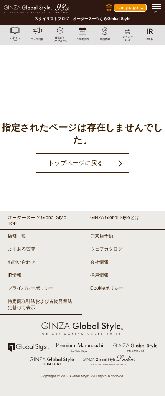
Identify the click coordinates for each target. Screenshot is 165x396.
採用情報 (99, 275)
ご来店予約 (101, 236)
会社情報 (99, 262)
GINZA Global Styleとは (114, 217)
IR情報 (14, 275)
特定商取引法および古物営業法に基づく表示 (40, 304)
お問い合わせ (21, 262)
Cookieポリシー (107, 288)
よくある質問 (21, 249)
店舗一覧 (17, 236)
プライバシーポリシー (31, 288)
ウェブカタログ (106, 249)
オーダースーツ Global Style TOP (37, 220)
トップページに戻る (75, 163)
